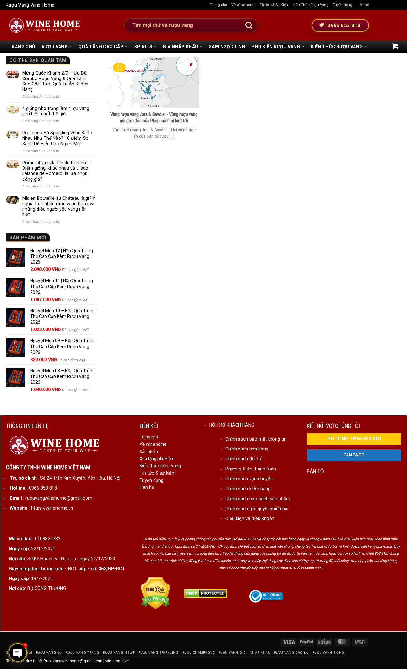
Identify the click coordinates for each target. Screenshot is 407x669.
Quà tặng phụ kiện (156, 458)
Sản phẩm (149, 451)
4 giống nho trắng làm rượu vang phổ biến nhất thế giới (55, 111)
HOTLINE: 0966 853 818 (354, 439)
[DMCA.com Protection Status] (155, 593)
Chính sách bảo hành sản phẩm (257, 498)
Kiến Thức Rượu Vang (310, 5)
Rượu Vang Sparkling (158, 652)
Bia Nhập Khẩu (180, 46)
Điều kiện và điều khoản (249, 518)
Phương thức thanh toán (250, 468)
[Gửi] (249, 25)
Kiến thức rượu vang (160, 465)
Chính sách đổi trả (244, 458)
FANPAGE (353, 455)
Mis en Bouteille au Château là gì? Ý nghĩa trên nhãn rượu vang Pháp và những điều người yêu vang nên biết (58, 206)
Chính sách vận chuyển (249, 478)
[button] (395, 46)
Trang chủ (218, 5)
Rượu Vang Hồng (328, 652)
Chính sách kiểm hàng (248, 488)
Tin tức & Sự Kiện (274, 5)
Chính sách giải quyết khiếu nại (256, 508)
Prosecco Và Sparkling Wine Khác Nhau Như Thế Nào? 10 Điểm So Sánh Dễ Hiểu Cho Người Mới (57, 138)
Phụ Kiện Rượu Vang (276, 46)
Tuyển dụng (342, 5)
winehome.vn (117, 661)
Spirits (143, 46)
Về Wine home (243, 5)
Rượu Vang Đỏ (49, 652)
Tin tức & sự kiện (157, 473)
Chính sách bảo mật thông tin (255, 439)
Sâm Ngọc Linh (227, 46)
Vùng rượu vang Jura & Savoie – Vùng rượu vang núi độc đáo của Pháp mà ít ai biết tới (153, 118)
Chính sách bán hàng (246, 448)
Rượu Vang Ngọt (119, 652)
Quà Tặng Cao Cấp (101, 46)
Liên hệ (363, 5)
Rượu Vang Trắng (83, 652)
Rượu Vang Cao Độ (291, 652)
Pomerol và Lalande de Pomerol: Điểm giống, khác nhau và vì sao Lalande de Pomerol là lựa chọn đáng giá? (56, 170)
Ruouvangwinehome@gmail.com (73, 661)
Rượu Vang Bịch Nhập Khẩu (244, 652)
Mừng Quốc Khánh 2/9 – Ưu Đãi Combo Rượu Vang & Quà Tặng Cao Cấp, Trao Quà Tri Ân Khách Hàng (55, 81)
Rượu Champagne (198, 652)
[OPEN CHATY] (17, 652)
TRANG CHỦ (22, 46)
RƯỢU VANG (55, 46)
